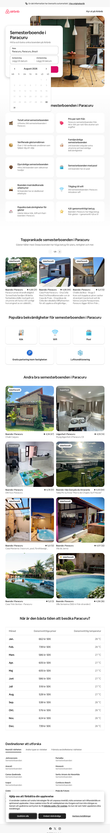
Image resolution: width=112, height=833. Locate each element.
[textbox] (22, 61)
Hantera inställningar (81, 816)
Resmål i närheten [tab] (13, 749)
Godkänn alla (23, 816)
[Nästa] (59, 252)
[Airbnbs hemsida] (12, 11)
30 (46, 102)
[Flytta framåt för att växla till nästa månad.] (46, 69)
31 (14, 107)
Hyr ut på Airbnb (94, 11)
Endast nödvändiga (52, 816)
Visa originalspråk (77, 3)
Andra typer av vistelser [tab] (36, 749)
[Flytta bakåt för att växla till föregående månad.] (15, 69)
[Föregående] (50, 252)
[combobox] (34, 51)
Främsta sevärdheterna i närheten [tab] (66, 749)
